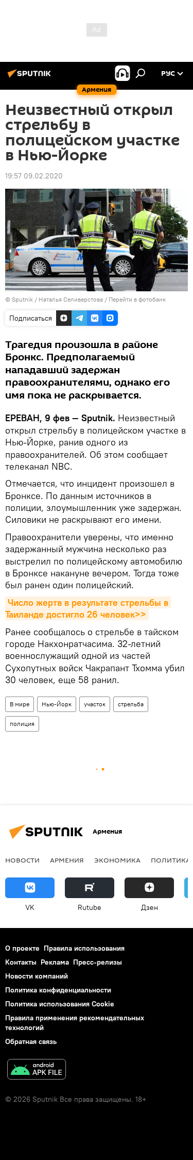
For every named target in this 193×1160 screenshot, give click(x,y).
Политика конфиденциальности (58, 990)
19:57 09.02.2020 (34, 175)
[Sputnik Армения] (31, 77)
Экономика (117, 860)
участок (95, 704)
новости (22, 860)
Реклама (55, 962)
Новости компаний (36, 976)
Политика (170, 860)
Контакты (21, 962)
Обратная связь (31, 1041)
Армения (67, 860)
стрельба (131, 704)
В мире (19, 704)
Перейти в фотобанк (137, 299)
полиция (22, 723)
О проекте (22, 948)
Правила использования (84, 948)
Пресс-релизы (97, 962)
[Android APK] (37, 1070)
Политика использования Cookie (59, 1003)
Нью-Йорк (57, 704)
